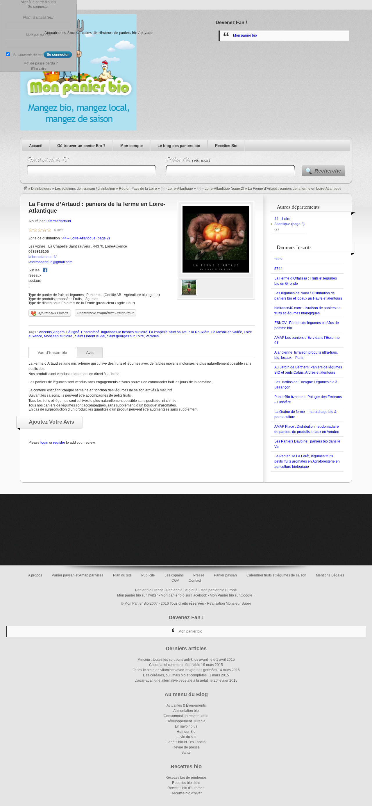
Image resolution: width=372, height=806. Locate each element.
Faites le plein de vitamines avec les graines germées (175, 670)
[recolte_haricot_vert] (189, 294)
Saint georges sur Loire (125, 336)
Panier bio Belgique (182, 590)
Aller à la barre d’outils (38, 2)
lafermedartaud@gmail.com (50, 262)
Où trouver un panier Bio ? (81, 146)
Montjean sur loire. (58, 336)
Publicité (148, 575)
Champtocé (90, 332)
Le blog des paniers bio (179, 146)
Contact (195, 580)
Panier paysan (225, 575)
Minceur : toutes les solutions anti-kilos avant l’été (176, 660)
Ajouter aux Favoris (53, 313)
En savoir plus (186, 726)
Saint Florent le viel (90, 336)
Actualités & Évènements (186, 705)
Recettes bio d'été (186, 783)
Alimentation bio (186, 711)
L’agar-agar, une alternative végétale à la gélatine (174, 680)
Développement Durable (186, 721)
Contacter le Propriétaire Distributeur (105, 313)
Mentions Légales (330, 575)
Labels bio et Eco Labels (186, 742)
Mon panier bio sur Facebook (184, 595)
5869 (278, 259)
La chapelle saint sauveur (169, 332)
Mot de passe (38, 35)
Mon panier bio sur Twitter (137, 595)
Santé (186, 753)
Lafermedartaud (58, 221)
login (44, 442)
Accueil (35, 146)
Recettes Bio (226, 146)
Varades (152, 336)
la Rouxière (200, 332)
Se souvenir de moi (28, 55)
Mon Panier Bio (136, 603)
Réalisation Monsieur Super (229, 603)
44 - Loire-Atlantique (177, 189)
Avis (90, 352)
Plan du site (122, 575)
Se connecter (38, 7)
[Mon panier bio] (25, 189)
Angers (59, 332)
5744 (278, 269)
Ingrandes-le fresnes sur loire (124, 332)
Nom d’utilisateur (38, 17)
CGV (175, 580)
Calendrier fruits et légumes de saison (276, 575)
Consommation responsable (186, 716)
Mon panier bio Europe (219, 590)
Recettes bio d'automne (186, 788)
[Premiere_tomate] (216, 273)
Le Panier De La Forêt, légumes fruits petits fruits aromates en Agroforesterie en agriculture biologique (307, 461)
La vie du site (186, 737)
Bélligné (72, 332)
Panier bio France (149, 590)
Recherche (327, 171)
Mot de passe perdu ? (41, 63)
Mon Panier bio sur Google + (232, 595)
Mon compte (131, 146)
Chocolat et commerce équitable (174, 665)
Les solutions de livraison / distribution (85, 189)
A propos (35, 575)
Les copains (174, 575)
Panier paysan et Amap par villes (77, 575)
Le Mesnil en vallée (226, 332)
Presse (198, 575)
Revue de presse (186, 747)
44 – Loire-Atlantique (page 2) (220, 189)
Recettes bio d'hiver (186, 793)
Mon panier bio (245, 35)
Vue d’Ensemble (52, 352)
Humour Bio (186, 732)
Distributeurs (41, 189)
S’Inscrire (38, 69)
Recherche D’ (48, 159)
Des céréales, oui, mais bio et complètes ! (175, 675)
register (59, 442)
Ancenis (45, 332)
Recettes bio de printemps (186, 777)
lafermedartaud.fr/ (42, 257)
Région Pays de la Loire (138, 189)
